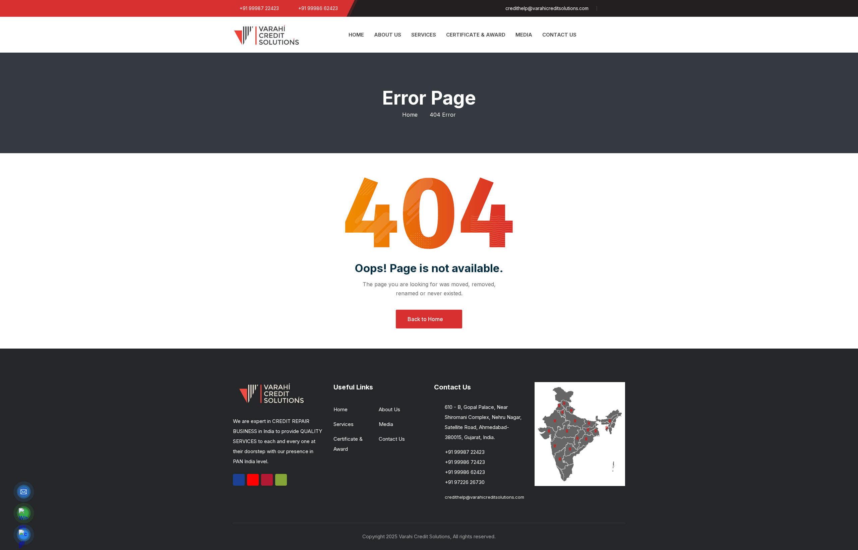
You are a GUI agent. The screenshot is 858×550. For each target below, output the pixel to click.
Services (343, 424)
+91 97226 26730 (465, 482)
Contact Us (392, 439)
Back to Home (425, 319)
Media (386, 424)
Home (410, 114)
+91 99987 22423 (465, 452)
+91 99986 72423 (465, 462)
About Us (389, 409)
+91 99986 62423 (465, 472)
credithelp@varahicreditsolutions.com (484, 497)
